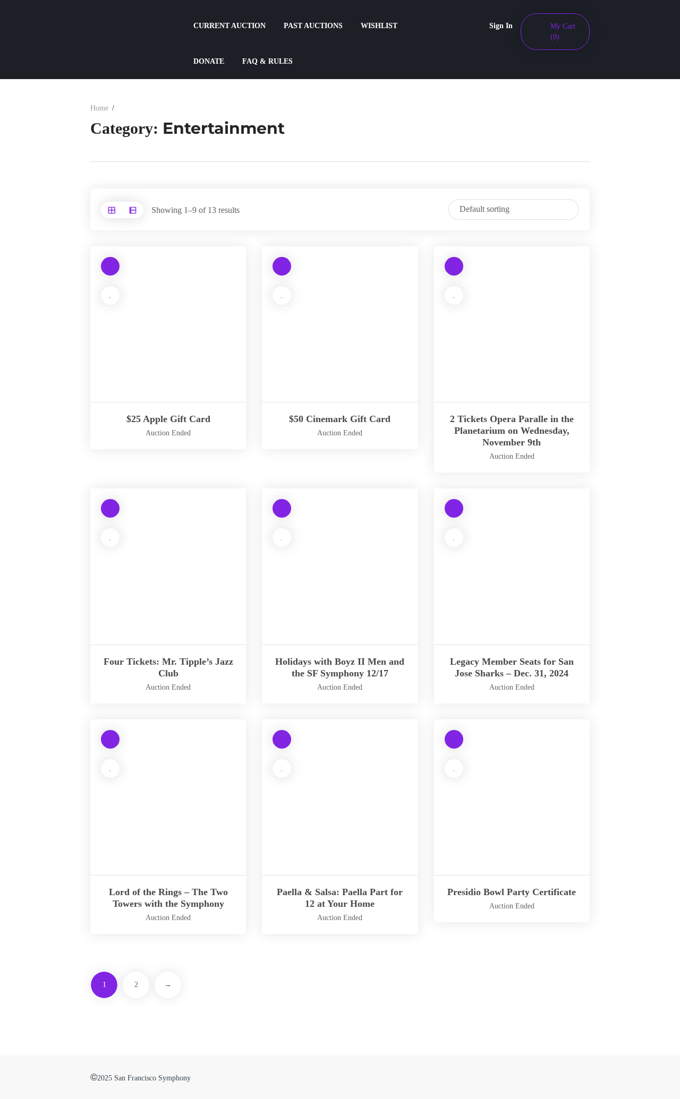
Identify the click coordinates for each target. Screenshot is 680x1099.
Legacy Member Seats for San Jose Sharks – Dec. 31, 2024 (512, 667)
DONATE (208, 61)
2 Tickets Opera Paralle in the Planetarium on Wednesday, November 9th (512, 431)
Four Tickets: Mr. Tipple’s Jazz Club (168, 667)
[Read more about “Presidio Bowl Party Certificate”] (454, 739)
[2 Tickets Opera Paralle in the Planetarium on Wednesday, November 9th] (512, 324)
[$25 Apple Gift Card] (168, 324)
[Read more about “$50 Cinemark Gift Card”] (282, 266)
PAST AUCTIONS (313, 26)
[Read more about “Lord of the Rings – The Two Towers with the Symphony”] (110, 739)
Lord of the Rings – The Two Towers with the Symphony (168, 898)
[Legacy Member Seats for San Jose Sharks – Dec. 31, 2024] (512, 566)
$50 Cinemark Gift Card (339, 419)
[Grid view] (111, 210)
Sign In (501, 26)
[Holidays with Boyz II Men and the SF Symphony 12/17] (340, 566)
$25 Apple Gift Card (168, 419)
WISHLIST (379, 26)
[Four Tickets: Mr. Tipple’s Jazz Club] (168, 566)
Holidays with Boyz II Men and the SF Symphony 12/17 (339, 667)
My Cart (562, 31)
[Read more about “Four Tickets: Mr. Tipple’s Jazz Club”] (110, 508)
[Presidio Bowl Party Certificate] (512, 797)
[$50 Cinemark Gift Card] (340, 324)
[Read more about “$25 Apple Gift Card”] (110, 266)
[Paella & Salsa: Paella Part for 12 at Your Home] (340, 797)
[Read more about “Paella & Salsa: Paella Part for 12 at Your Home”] (282, 739)
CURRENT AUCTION (229, 26)
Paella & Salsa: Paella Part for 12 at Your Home (340, 898)
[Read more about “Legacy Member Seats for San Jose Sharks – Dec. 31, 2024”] (454, 508)
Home (99, 108)
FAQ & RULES (267, 61)
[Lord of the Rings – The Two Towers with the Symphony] (168, 797)
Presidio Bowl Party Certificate (511, 892)
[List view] (132, 210)
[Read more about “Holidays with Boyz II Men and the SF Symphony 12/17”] (282, 508)
